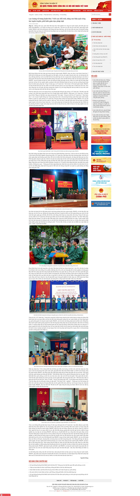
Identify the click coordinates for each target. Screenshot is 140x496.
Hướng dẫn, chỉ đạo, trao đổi (100, 54)
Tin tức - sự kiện (36, 10)
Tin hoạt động (63, 14)
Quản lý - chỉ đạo (67, 10)
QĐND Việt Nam (45, 10)
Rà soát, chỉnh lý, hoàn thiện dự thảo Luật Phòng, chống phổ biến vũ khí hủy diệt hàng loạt (53, 472)
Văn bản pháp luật (97, 43)
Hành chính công (77, 10)
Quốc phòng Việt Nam (56, 10)
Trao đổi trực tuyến (98, 71)
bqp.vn (58, 491)
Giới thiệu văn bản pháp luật (100, 46)
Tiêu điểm (94, 76)
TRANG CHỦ (59, 480)
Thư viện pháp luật (97, 66)
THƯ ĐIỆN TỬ (65, 480)
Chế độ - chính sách (87, 10)
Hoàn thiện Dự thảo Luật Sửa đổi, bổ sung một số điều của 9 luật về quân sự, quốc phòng (53, 469)
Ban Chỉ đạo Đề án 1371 (99, 60)
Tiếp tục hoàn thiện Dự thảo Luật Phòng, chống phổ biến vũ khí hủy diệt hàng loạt (51, 467)
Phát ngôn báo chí (97, 27)
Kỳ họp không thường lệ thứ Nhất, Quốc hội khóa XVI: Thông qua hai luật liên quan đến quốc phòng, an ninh (57, 465)
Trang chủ (31, 14)
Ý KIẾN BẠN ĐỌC (73, 480)
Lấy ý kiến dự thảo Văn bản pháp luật (101, 49)
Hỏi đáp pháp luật (97, 63)
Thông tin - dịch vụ (98, 10)
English (109, 10)
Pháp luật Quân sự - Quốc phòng (51, 14)
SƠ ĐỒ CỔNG (80, 480)
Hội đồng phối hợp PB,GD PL (100, 57)
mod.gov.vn (65, 491)
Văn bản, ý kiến (96, 23)
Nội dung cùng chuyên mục (38, 461)
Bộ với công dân (96, 32)
